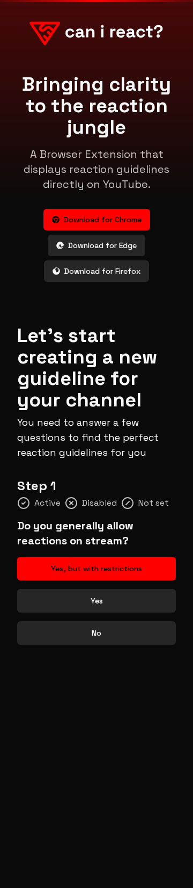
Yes (97, 601)
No (96, 633)
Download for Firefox (102, 271)
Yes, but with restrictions (96, 568)
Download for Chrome (103, 219)
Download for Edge (102, 245)
